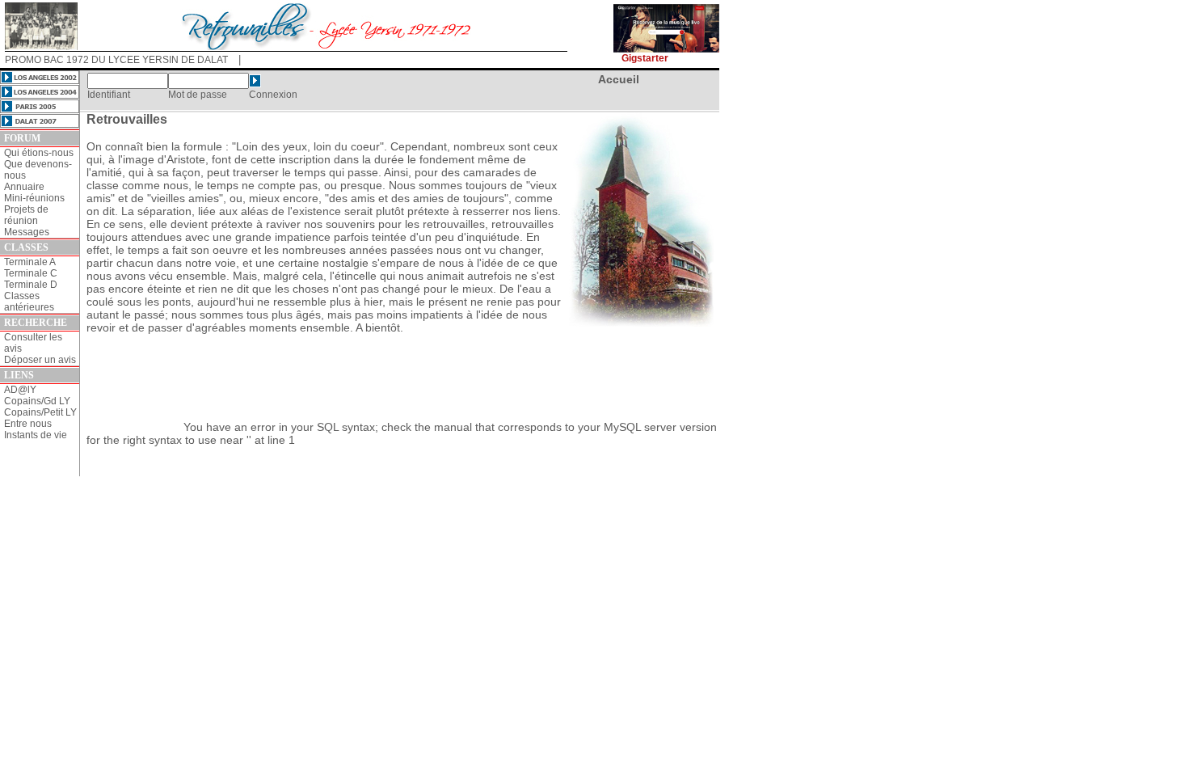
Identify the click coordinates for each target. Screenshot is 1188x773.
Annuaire (24, 186)
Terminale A (30, 262)
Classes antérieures (29, 301)
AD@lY (20, 389)
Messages (26, 232)
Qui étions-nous (39, 152)
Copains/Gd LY (37, 401)
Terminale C (30, 273)
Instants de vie (35, 435)
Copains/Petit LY (40, 412)
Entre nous (28, 423)
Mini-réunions (34, 198)
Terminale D (30, 284)
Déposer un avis (40, 359)
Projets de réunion (26, 215)
